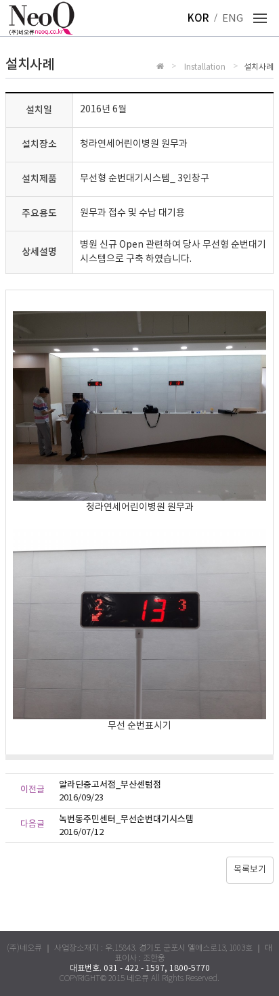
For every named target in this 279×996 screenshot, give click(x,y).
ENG (232, 18)
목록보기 (250, 870)
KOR (198, 18)
